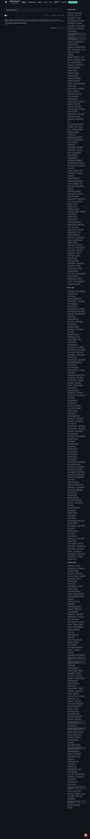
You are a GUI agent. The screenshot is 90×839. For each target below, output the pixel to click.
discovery (70, 106)
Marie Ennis (81, 426)
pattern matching (72, 206)
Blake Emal (71, 314)
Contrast (71, 599)
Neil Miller (79, 469)
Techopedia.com (72, 766)
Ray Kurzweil (71, 490)
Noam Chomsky (81, 472)
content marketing (74, 78)
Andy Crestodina (72, 301)
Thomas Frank (71, 538)
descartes (77, 104)
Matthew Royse (71, 446)
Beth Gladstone (72, 311)
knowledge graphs (72, 157)
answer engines (72, 31)
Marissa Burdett (72, 428)
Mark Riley (71, 431)
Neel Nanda (71, 469)
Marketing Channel (12, 10)
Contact (64, 2)
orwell (75, 204)
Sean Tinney (81, 520)
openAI (76, 708)
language (81, 163)
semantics (79, 245)
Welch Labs (79, 796)
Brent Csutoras (73, 319)
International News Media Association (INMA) (75, 662)
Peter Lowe (71, 484)
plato (77, 211)
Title (63, 15)
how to (69, 139)
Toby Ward (80, 543)
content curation (73, 67)
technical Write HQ (73, 761)
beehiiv (82, 309)
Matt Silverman (73, 444)
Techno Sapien (71, 764)
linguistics (81, 165)
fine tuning (80, 114)
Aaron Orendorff (80, 291)
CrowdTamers (78, 609)
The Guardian (79, 776)
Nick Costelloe (72, 472)
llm (81, 170)
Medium (69, 693)
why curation (79, 281)
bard (69, 49)
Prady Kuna (71, 487)
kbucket (79, 150)
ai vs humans (80, 26)
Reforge (79, 490)
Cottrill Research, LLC (74, 606)
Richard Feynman (72, 495)
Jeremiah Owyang (72, 670)
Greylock (71, 632)
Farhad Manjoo (72, 370)
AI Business (72, 568)
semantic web (71, 245)
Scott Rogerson (72, 518)
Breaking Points (72, 581)
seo (69, 248)
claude (83, 60)
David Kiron (80, 352)
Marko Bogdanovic (72, 433)
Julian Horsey (72, 411)
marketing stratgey (73, 183)
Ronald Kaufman (79, 502)
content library (73, 73)
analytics (80, 28)
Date (59, 15)
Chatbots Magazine (79, 593)
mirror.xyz (71, 696)
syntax (78, 255)
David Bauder (71, 352)
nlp (72, 201)
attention (70, 41)
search (70, 240)
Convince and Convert (73, 601)
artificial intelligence (72, 38)
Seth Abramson (71, 526)
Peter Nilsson (79, 484)
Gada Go (70, 627)
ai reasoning (71, 23)
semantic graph (78, 240)
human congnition (72, 142)
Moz (78, 698)
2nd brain (70, 13)
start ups (79, 250)
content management (73, 75)
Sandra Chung (72, 513)
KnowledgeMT (71, 673)
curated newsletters (74, 94)
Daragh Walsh (71, 614)
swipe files (71, 255)
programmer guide (72, 219)
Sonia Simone (71, 533)
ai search (79, 23)
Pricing (40, 2)
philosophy (71, 211)
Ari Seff (70, 576)
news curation (71, 199)
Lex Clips (70, 675)
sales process (80, 237)
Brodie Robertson (72, 586)
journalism (71, 150)
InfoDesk (80, 380)
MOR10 (69, 698)
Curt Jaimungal (73, 611)
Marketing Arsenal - (73, 683)
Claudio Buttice (72, 339)
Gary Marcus (71, 377)
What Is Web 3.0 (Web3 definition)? (74, 802)
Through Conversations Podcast (75, 787)
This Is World (71, 784)
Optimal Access (60, 28)
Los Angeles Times (79, 678)
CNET (79, 339)
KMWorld (80, 670)
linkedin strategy (73, 170)
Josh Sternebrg (72, 403)
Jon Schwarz (71, 398)
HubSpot (76, 642)
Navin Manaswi (80, 467)
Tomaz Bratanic (81, 546)
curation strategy (73, 96)
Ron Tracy (70, 502)
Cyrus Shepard (71, 347)
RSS (7, 15)
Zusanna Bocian (72, 559)
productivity (72, 216)
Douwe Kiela (81, 359)
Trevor (69, 551)
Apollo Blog (79, 573)
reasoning (80, 229)
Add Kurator (72, 2)
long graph (71, 175)
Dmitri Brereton (72, 357)
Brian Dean (71, 321)
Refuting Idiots (72, 492)
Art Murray (81, 301)
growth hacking (77, 129)
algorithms (71, 28)
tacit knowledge (72, 258)
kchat (69, 152)
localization (71, 173)
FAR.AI (69, 624)
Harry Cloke (79, 377)
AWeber (76, 576)
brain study (76, 52)
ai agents (71, 18)
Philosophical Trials (73, 714)
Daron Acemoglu (81, 349)
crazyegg (70, 609)
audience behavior (73, 44)
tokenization (71, 263)
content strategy (73, 81)
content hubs (72, 70)
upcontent (70, 793)
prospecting (80, 224)
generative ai (79, 119)
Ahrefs (78, 566)
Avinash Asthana (72, 306)
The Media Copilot (73, 782)
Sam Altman (71, 510)
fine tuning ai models (74, 116)
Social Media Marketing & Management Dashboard (75, 748)
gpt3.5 (81, 126)
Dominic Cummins (72, 359)
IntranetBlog (71, 665)
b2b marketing (80, 47)
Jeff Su (70, 385)
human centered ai (78, 139)
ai (79, 15)
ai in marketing (72, 20)
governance (71, 126)
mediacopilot (79, 691)
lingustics (71, 168)
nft (69, 201)
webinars (70, 281)
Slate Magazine (73, 740)
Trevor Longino (77, 551)
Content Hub (56, 2)
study (79, 253)
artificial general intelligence (73, 34)
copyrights (81, 88)
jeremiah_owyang (78, 385)
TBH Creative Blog (74, 756)
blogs (69, 52)
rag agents (75, 227)
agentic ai (71, 15)
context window (72, 86)
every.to (81, 622)
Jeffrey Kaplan (73, 668)
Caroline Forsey (73, 326)
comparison (71, 65)
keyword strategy (72, 155)
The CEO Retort (80, 774)
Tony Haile (71, 549)
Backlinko (82, 576)
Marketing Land (72, 685)
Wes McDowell (71, 556)
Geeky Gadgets (78, 627)
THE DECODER (71, 776)
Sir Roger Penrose (73, 531)
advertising (78, 13)
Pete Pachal (71, 479)
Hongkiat (70, 642)
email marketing (72, 109)
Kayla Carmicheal (73, 416)
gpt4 (69, 129)
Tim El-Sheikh (80, 538)
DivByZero (81, 616)
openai (69, 204)
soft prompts (71, 250)
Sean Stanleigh (72, 520)
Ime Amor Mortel (72, 380)
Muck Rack (70, 701)
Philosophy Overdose (74, 716)
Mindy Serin (81, 462)
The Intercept (71, 779)
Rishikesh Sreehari (73, 497)
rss (79, 232)
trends (78, 265)
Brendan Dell (71, 316)
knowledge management (75, 160)
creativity (75, 91)
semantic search (72, 242)
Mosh (74, 698)
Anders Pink (71, 573)
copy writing (72, 88)
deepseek (70, 104)
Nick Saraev (71, 703)
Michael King (72, 454)
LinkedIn (70, 678)
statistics (71, 253)
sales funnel (71, 237)
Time (69, 791)
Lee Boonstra (79, 421)
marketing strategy (75, 181)
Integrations (32, 2)
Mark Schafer (79, 431)
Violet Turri (80, 554)
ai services (71, 26)
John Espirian (71, 395)
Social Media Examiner (74, 745)
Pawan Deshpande (79, 477)
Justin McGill (71, 413)
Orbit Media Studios (73, 711)
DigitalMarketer (72, 616)
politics (82, 211)
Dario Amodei (71, 349)
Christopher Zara (73, 337)
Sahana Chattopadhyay (73, 507)
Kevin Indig (80, 418)
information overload (75, 147)
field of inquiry (72, 111)
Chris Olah (71, 332)
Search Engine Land (74, 734)
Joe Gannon (79, 393)
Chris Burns (71, 329)
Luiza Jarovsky (72, 423)
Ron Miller (78, 500)
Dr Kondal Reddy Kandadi (74, 362)
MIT (76, 696)
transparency (71, 265)
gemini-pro (71, 119)
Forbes (75, 624)
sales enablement (73, 235)
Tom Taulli (71, 546)
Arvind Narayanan (72, 303)
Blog (50, 2)
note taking (78, 201)
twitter (80, 268)
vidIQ (83, 793)
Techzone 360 (72, 769)
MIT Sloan (81, 696)
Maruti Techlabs (80, 436)
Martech (81, 688)
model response (72, 193)
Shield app (77, 737)
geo (69, 121)
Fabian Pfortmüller (73, 367)
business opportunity (73, 57)
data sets (81, 101)
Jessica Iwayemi (72, 388)
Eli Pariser (72, 365)
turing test (72, 268)
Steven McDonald (72, 536)
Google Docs (76, 629)
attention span (79, 41)
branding (70, 54)
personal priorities (73, 209)
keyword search (77, 152)
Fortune (81, 624)
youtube (77, 284)
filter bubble (71, 114)
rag (69, 227)
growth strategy (73, 132)
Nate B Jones (71, 467)
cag (82, 57)
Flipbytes (81, 370)
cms (69, 62)
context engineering (79, 83)
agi (76, 15)
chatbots (70, 60)
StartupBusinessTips (73, 751)
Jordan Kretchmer (72, 400)
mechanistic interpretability (76, 186)
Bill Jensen (81, 311)
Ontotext (70, 708)
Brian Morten (79, 321)
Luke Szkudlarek (72, 426)
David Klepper (71, 354)
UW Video (77, 793)
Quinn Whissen (80, 487)
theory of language (73, 260)
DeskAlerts (79, 614)
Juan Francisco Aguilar (74, 408)
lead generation (72, 165)
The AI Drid (71, 774)
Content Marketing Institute (75, 596)
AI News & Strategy (73, 571)
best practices (76, 49)
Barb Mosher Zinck (73, 309)
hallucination (71, 134)
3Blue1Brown (71, 291)
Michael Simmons (72, 457)
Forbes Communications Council (76, 375)
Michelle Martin (72, 462)
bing (83, 49)
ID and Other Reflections (75, 647)
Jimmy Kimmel (71, 393)
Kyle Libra (71, 421)
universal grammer (73, 271)
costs (69, 91)
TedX (79, 769)
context (70, 83)
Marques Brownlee (72, 688)
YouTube (70, 807)
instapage (70, 652)
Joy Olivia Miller (74, 405)
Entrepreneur (75, 619)
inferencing (71, 144)
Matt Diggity (71, 441)
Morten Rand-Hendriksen (74, 464)
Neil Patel (78, 701)
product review (72, 214)
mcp (81, 183)
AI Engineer (81, 568)
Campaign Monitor (72, 588)
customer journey (72, 99)
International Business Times (76, 658)
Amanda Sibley (71, 296)
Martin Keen (71, 436)
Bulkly (80, 586)
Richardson (78, 719)
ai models (81, 20)
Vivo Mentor (71, 796)
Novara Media (79, 703)
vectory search (72, 278)
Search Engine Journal (75, 732)
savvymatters (72, 725)
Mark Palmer (81, 428)
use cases (71, 273)
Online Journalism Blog (74, 706)
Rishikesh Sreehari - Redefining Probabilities (75, 722)
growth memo (71, 637)
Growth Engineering (73, 634)
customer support (72, 101)
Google (69, 629)
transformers (80, 263)
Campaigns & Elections (74, 591)
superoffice (78, 753)
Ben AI (78, 578)
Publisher (53, 15)
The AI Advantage (72, 771)
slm (73, 248)
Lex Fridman (78, 675)
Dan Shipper (80, 347)
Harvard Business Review (74, 639)
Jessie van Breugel (73, 390)
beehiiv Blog (71, 578)
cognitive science (76, 62)
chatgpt (77, 60)
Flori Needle (71, 372)
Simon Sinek (71, 528)
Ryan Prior (71, 505)
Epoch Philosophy (72, 622)
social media (80, 248)
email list (78, 106)
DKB (69, 619)
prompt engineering (74, 222)
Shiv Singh (80, 526)
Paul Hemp (70, 477)
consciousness (79, 65)
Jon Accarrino (81, 395)
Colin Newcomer (72, 342)
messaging (70, 188)
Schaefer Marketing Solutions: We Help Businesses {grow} (76, 729)
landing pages (72, 163)
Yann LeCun (79, 556)
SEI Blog (70, 737)
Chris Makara (79, 329)
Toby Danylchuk (72, 543)
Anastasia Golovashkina (74, 298)
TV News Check (76, 791)
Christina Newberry (73, 334)
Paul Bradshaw (80, 474)
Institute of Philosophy (76, 655)
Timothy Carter (72, 541)
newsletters (81, 199)
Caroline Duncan (72, 324)
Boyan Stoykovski (80, 314)
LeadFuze (78, 673)
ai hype (78, 18)
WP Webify (77, 805)
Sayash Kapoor (71, 515)
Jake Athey (78, 382)
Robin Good (71, 500)
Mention (75, 693)
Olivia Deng (71, 474)
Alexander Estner (72, 293)
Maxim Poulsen (72, 451)
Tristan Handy (71, 554)
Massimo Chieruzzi (73, 438)
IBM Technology (72, 645)
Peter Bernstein (73, 482)
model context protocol (74, 191)
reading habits (72, 229)
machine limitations (73, 178)
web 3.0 (80, 278)
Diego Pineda (80, 354)
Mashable (71, 691)
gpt (76, 126)
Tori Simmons (80, 549)
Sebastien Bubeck (72, 523)
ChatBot (70, 593)
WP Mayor (70, 805)
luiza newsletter (72, 680)
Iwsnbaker (70, 382)
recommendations (72, 232)
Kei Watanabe (71, 418)
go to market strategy (75, 124)
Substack (70, 753)
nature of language (73, 196)
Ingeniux (77, 650)
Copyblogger (71, 604)
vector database (80, 273)
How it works (24, 2)
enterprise (81, 109)
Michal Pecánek (72, 459)
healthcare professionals (75, 137)
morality (80, 193)
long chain (79, 173)
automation (71, 47)
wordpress (70, 284)
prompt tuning (71, 224)
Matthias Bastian (72, 449)
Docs (45, 2)
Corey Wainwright (72, 344)
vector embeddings (73, 276)
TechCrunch (71, 759)
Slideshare (71, 742)
